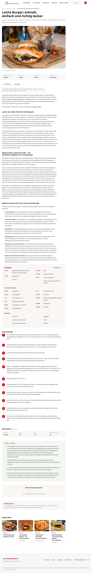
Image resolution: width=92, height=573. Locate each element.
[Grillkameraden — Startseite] (12, 2)
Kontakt (53, 560)
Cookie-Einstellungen (79, 560)
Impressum (60, 560)
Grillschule (46, 2)
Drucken (17, 84)
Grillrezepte (26, 2)
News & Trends (64, 2)
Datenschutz (68, 560)
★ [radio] (28, 490)
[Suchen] (85, 3)
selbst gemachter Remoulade (16, 99)
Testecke (54, 2)
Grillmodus (7, 84)
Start (3, 8)
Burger (13, 8)
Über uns (46, 560)
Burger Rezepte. (36, 107)
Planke (41, 137)
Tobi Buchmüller (9, 503)
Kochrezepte (36, 2)
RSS (88, 560)
